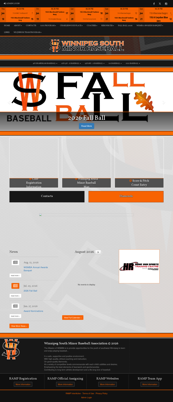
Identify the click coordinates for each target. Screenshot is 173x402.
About (17, 25)
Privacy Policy (101, 393)
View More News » (19, 326)
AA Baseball (114, 63)
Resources (107, 25)
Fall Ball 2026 (125, 25)
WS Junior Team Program (27, 32)
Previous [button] (1, 15)
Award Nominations (33, 311)
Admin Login (86, 397)
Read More (86, 126)
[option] (17, 15)
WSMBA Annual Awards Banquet (36, 269)
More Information (23, 384)
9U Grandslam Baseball (44, 63)
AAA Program (47, 25)
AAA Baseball (132, 63)
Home (7, 25)
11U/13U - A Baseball (70, 63)
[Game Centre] (17, 17)
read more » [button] (15, 275)
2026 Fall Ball (30, 290)
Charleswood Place (70, 25)
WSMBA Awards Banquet (149, 25)
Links (7, 32)
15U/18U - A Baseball (94, 63)
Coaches (91, 25)
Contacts (31, 25)
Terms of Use (88, 393)
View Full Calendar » (73, 317)
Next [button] (171, 14)
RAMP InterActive (73, 393)
